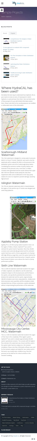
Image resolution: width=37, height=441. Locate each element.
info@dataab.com (11, 378)
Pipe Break (16, 420)
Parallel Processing (6, 420)
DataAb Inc (16, 436)
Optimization (25, 417)
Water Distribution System (8, 423)
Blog (22, 425)
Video (17, 425)
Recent (5, 33)
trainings (11, 425)
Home (3, 16)
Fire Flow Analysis (6, 417)
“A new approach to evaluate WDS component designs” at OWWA (18, 406)
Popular (13, 33)
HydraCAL (9, 16)
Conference (20, 423)
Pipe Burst (23, 420)
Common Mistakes (29, 423)
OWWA (32, 417)
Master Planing (16, 417)
